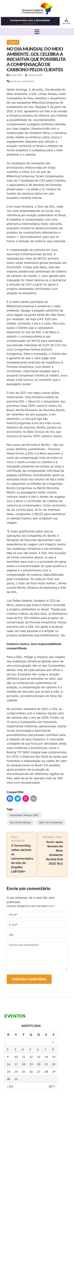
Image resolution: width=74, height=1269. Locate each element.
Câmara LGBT (37, 8)
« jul (10, 1086)
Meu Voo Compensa (50, 822)
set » (52, 1086)
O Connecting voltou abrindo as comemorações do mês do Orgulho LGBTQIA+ (22, 858)
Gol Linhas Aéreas (20, 822)
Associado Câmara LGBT (24, 815)
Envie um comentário (22, 81)
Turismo (13, 42)
